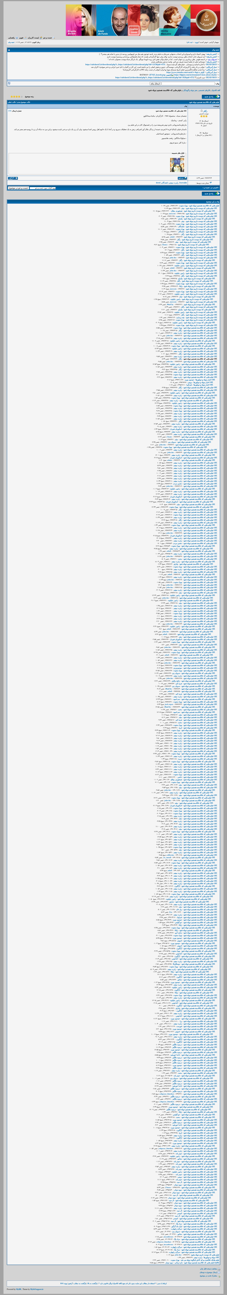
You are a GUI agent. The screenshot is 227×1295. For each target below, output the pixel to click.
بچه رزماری (180, 317)
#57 (9, 111)
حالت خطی (12, 102)
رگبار (205, 111)
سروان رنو (172, 442)
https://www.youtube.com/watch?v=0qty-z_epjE (185, 72)
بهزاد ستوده (183, 206)
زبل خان (179, 909)
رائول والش (176, 681)
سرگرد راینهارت (176, 1229)
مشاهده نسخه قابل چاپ (208, 1269)
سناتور (179, 980)
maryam (172, 213)
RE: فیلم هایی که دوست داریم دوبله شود (201, 208)
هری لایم (179, 683)
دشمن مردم (177, 484)
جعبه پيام (11, 42)
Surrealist (183, 183)
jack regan (169, 704)
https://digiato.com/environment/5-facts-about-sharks (195, 75)
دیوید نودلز (178, 1185)
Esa (170, 912)
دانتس (180, 777)
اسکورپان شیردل (176, 429)
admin (169, 460)
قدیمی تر (214, 187)
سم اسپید (176, 699)
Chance (164, 245)
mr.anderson (168, 1237)
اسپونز (179, 941)
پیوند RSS (63, 1283)
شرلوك (179, 917)
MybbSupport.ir (36, 1289)
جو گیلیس (178, 922)
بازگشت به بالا (92, 1283)
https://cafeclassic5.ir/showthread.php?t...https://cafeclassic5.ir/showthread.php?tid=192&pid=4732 (154, 77)
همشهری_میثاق (176, 211)
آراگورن (177, 886)
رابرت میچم (173, 183)
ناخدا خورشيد (175, 1055)
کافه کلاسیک (216, 90)
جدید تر (206, 187)
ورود (196, 42)
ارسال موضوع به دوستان (208, 1272)
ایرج (180, 728)
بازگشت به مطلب (80, 1283)
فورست (179, 1026)
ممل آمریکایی (211, 67)
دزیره (180, 759)
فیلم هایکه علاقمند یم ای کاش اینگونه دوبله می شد (200, 1260)
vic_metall (167, 857)
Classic (169, 437)
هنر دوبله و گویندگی (190, 90)
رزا (181, 1021)
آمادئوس (179, 954)
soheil (172, 237)
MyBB (18, 1289)
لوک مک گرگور (176, 1226)
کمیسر (179, 1213)
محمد (180, 559)
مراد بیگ (179, 1224)
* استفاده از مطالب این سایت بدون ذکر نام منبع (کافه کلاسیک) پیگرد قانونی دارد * (127, 1283)
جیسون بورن (189, 380)
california (170, 855)
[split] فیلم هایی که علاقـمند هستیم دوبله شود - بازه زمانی (197, 1263)
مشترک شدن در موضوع (208, 1276)
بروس (190, 382)
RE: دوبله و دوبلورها (211, 1257)
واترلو (180, 219)
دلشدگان (164, 183)
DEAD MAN (211, 64)
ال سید (179, 1182)
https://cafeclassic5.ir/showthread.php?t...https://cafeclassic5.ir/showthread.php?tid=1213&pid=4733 (125, 64)
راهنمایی (11, 38)
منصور (171, 902)
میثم (182, 208)
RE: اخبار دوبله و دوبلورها (205, 380)
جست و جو (47, 38)
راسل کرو (178, 933)
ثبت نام (189, 42)
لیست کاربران (33, 38)
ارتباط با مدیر (162, 1283)
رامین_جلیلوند (179, 265)
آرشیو (70, 1283)
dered (158, 183)
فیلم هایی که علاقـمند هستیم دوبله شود (204, 206)
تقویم (21, 38)
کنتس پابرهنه (212, 54)
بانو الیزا (189, 385)
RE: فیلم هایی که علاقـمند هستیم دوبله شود (200, 328)
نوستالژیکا (176, 964)
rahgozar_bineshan (167, 1094)
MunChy (170, 304)
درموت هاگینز (177, 1044)
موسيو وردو (178, 668)
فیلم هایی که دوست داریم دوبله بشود (205, 1255)
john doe (173, 258)
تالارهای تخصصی (204, 90)
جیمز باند (177, 1076)
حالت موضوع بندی (23, 102)
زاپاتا (180, 286)
